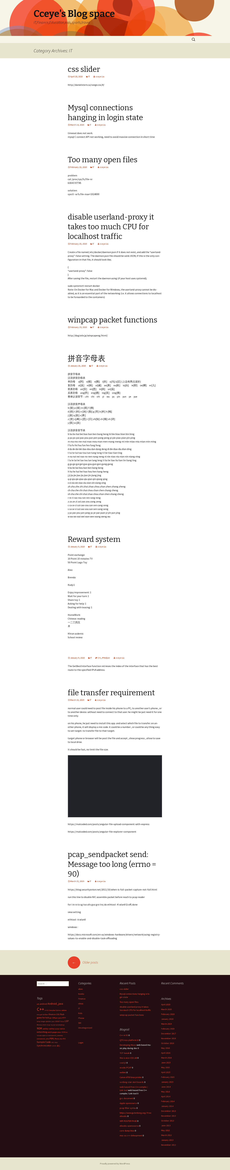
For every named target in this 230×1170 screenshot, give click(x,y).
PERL (52, 1038)
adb (38, 1004)
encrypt (39, 1015)
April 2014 (165, 1096)
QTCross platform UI (129, 1040)
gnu (56, 1018)
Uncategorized (85, 1027)
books (81, 993)
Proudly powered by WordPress (115, 1163)
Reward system (94, 539)
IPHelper (106, 657)
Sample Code (44, 1042)
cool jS (123, 1062)
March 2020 (166, 1009)
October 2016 (167, 1043)
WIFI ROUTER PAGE (128, 1121)
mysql (53, 1025)
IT (89, 76)
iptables (48, 1021)
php (60, 1039)
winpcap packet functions (112, 320)
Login (80, 1042)
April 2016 (165, 1052)
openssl (45, 1035)
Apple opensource (128, 1103)
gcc (51, 1018)
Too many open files (102, 159)
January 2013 (167, 1140)
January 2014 (167, 1106)
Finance (81, 998)
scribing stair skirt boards (132, 1082)
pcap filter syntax (128, 1108)
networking (42, 1032)
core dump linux (127, 1130)
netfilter (45, 1029)
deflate (64, 1010)
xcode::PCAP (125, 1067)
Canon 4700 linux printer (131, 1077)
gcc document (126, 1098)
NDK (39, 1028)
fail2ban (45, 1015)
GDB (53, 1018)
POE (64, 1039)
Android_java (55, 1003)
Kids (80, 1013)
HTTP (64, 1018)
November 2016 (168, 1038)
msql (48, 1025)
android (43, 1003)
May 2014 (165, 1091)
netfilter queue (54, 1029)
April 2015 (165, 1072)
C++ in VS (124, 1035)
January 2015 (167, 1082)
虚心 (58, 1046)
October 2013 (167, 1120)
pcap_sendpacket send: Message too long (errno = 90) (112, 864)
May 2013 (165, 1130)
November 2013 (168, 1115)
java (53, 1021)
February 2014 (167, 1101)
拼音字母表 (86, 358)
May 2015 (165, 1067)
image (43, 1021)
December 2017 (168, 1033)
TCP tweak (125, 1053)
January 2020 (167, 1019)
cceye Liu (99, 76)
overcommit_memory (55, 1035)
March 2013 (166, 1135)
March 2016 (166, 1057)
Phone (81, 1018)
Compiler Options (55, 1010)
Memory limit (41, 1025)
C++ (99, 657)
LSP (67, 1021)
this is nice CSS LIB (128, 1057)
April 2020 (165, 1004)
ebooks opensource (129, 1125)
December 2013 (168, 1111)
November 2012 (168, 1144)
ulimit (54, 1046)
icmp (38, 1021)
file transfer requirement (111, 692)
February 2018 (167, 1028)
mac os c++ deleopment (131, 1135)
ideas (80, 1003)
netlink (62, 1029)
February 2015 (167, 1077)
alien (80, 989)
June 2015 (166, 1062)
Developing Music (128, 1045)
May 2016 (165, 1048)
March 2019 (166, 1023)
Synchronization (44, 1045)
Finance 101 (54, 1014)
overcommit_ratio (43, 1039)
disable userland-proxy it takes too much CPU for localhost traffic (111, 227)
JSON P (57, 1021)
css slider (84, 69)
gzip (60, 1018)
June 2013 (166, 1125)
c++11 (46, 1010)
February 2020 (167, 1014)
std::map (54, 1042)
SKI (79, 1022)
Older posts (85, 962)
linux (62, 1021)
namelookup (60, 1025)
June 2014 (166, 1086)
